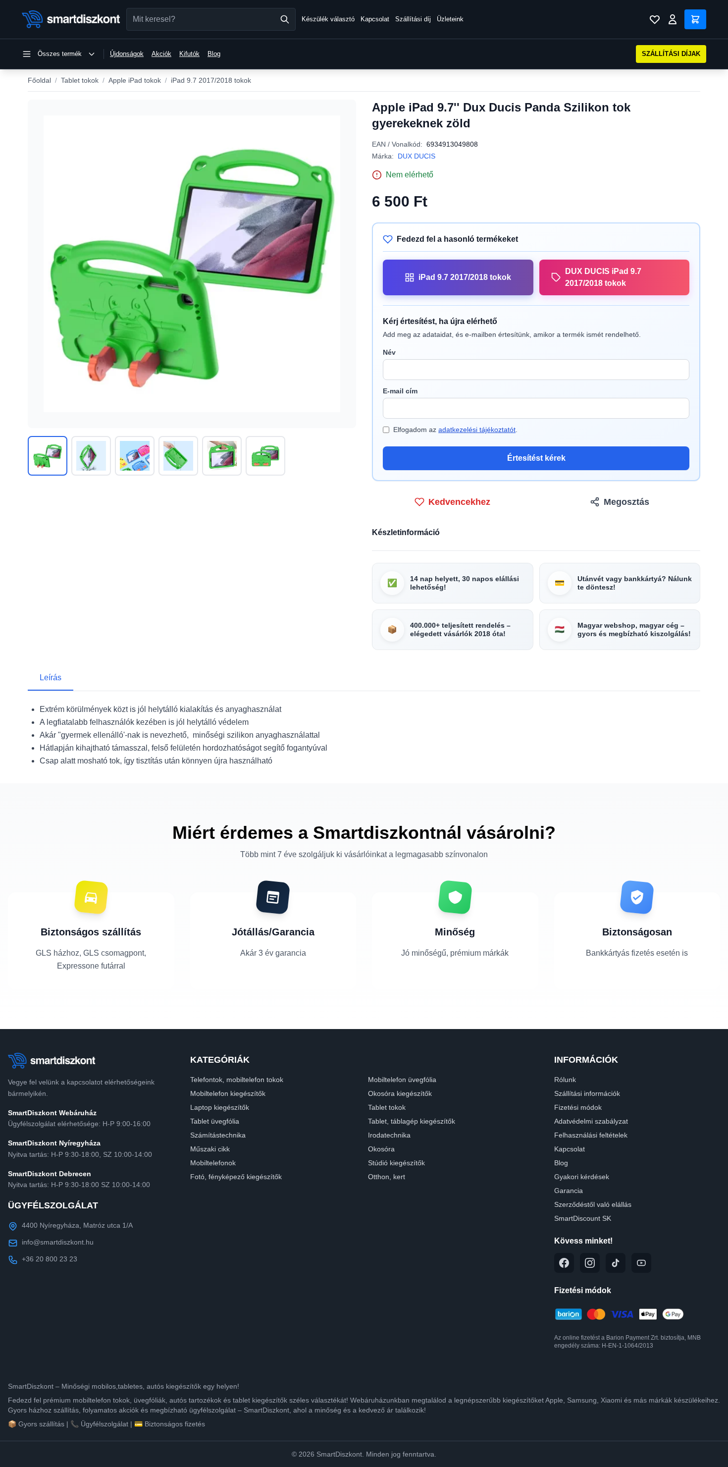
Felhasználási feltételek (590, 1135)
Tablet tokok (80, 80)
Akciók (161, 53)
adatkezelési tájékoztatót (477, 430)
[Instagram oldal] (590, 1263)
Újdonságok (127, 53)
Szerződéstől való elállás (592, 1204)
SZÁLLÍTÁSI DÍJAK (671, 53)
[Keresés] (285, 19)
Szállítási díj (413, 19)
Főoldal (39, 80)
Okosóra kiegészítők (400, 1093)
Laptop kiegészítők (219, 1107)
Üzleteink (450, 19)
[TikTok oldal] (615, 1263)
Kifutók (189, 53)
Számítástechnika (218, 1135)
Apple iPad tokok (134, 80)
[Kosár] (695, 19)
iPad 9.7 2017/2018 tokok (211, 80)
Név (389, 352)
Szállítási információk (587, 1093)
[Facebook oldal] (564, 1263)
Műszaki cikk (210, 1149)
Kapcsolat (375, 19)
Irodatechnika (389, 1135)
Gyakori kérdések (581, 1177)
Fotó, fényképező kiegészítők (236, 1177)
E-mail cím (400, 391)
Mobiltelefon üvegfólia (402, 1080)
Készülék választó (328, 19)
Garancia (568, 1191)
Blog (214, 53)
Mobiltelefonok (213, 1163)
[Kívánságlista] (655, 19)
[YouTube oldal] (641, 1263)
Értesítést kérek (536, 458)
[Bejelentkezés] (672, 19)
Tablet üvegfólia (214, 1121)
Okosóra (381, 1149)
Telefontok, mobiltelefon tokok (236, 1080)
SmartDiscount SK (582, 1218)
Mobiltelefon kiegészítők (227, 1093)
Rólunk (565, 1080)
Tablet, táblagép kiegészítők (411, 1121)
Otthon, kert (386, 1177)
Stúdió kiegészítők (396, 1163)
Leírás (50, 677)
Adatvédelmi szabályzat (591, 1121)
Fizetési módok (578, 1107)
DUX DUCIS (416, 156)
